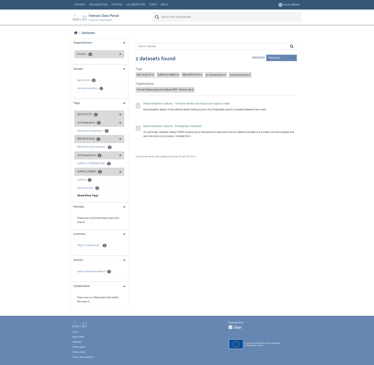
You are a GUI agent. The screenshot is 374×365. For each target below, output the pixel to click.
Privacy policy (78, 352)
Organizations (98, 5)
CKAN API (77, 342)
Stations (116, 5)
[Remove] (153, 75)
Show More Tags (87, 195)
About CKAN (78, 337)
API (179, 156)
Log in (75, 332)
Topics (153, 5)
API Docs (190, 156)
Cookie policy (78, 347)
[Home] (76, 33)
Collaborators (135, 5)
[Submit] (292, 46)
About (164, 5)
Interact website (291, 5)
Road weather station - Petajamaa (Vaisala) (172, 126)
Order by (258, 58)
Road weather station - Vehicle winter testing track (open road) (186, 103)
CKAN (235, 327)
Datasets (79, 5)
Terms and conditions (83, 357)
